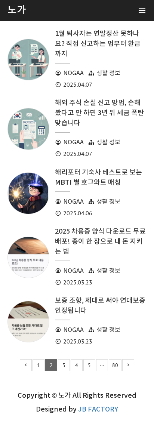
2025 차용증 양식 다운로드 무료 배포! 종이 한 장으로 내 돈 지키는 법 (100, 242)
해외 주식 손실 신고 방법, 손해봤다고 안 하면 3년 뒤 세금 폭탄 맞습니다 (99, 113)
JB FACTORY (98, 409)
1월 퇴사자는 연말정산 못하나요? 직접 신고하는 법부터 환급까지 (98, 44)
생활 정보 (108, 73)
